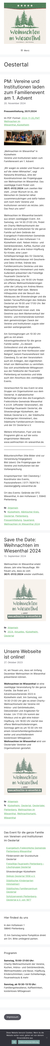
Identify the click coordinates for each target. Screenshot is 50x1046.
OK (14, 1042)
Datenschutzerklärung (28, 1042)
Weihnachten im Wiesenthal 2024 (22, 524)
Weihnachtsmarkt (26, 813)
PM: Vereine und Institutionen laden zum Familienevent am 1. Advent (24, 89)
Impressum (12, 1017)
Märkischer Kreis (30, 512)
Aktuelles (19, 631)
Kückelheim (14, 512)
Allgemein (13, 508)
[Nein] (46, 1037)
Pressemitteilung (13, 520)
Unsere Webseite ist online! (22, 654)
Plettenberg (21, 516)
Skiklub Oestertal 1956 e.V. (20, 876)
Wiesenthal (10, 817)
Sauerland (28, 520)
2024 (10, 631)
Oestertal (9, 516)
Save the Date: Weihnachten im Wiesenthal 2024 (22, 545)
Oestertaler (38, 805)
